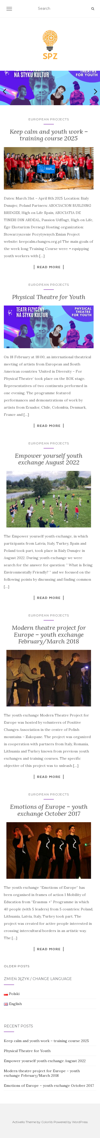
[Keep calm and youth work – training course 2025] (49, 168)
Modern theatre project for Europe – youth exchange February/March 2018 (49, 634)
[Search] (92, 9)
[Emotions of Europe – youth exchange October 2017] (49, 850)
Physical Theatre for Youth (48, 297)
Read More (49, 267)
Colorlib (47, 1122)
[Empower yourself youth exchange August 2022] (49, 499)
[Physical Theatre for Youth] (49, 327)
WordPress (80, 1122)
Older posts (16, 966)
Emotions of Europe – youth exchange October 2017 (49, 810)
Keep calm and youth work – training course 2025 (49, 135)
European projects (48, 119)
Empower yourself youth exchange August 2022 (49, 459)
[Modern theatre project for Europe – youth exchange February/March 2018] (49, 678)
